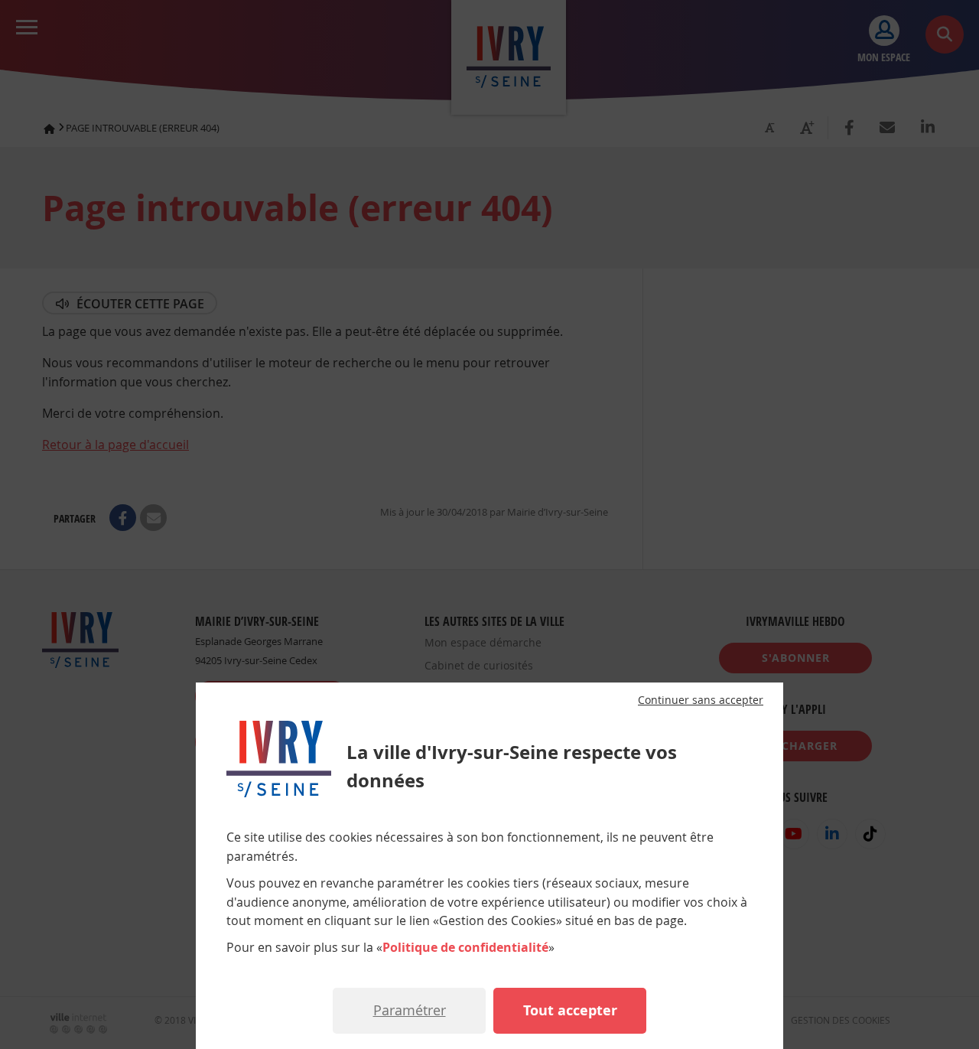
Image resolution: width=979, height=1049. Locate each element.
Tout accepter (570, 1010)
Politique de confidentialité (465, 947)
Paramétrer (409, 1010)
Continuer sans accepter (700, 700)
